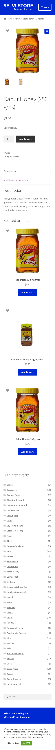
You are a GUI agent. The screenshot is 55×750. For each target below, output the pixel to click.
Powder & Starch (15, 628)
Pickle (10, 612)
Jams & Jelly (13, 571)
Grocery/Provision (15, 546)
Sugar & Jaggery (15, 679)
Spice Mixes (12, 668)
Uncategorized (14, 684)
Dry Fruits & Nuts (15, 525)
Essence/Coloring (15, 530)
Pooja (9, 617)
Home (9, 18)
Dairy (9, 520)
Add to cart (25, 138)
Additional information (16, 179)
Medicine (11, 582)
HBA (9, 551)
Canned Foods (13, 495)
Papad (10, 597)
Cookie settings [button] (12, 743)
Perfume (11, 607)
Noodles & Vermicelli (17, 592)
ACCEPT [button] (26, 743)
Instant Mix (12, 566)
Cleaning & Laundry (16, 500)
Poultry (10, 622)
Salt (9, 648)
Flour (9, 536)
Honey (17, 18)
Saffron (10, 643)
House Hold (12, 561)
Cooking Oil (12, 515)
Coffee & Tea (13, 510)
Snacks (10, 658)
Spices (10, 674)
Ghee (9, 541)
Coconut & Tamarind (17, 505)
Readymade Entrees (16, 633)
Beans (10, 484)
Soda (9, 663)
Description (10, 171)
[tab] (28, 171)
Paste (9, 602)
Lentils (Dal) (13, 576)
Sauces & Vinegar (15, 653)
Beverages (12, 490)
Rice (9, 638)
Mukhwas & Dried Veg (17, 587)
